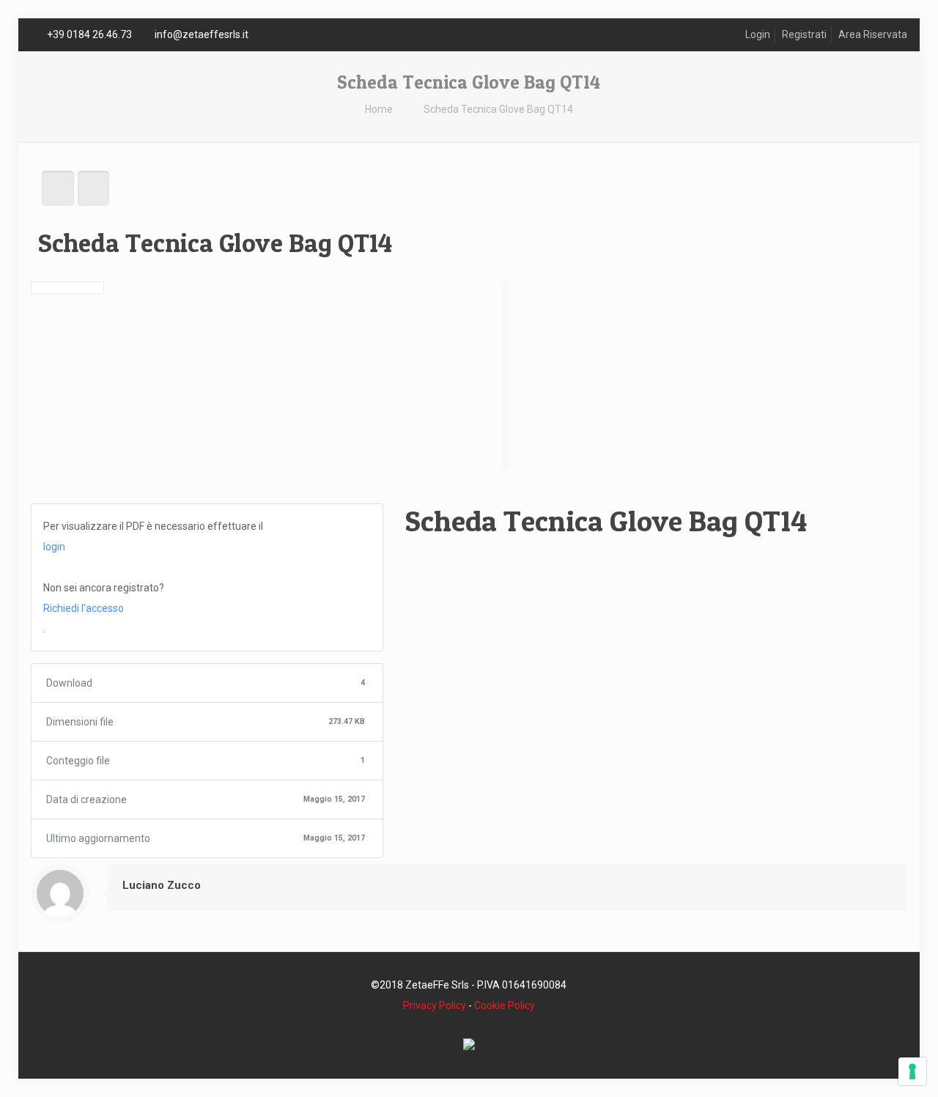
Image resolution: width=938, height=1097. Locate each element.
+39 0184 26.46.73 (89, 34)
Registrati (804, 34)
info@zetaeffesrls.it (201, 34)
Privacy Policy (434, 1005)
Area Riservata (872, 34)
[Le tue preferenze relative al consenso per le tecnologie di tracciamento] (912, 1071)
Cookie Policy (504, 1005)
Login (757, 34)
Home (379, 109)
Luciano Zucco (161, 885)
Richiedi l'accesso (83, 608)
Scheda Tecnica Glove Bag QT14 (498, 109)
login (54, 547)
